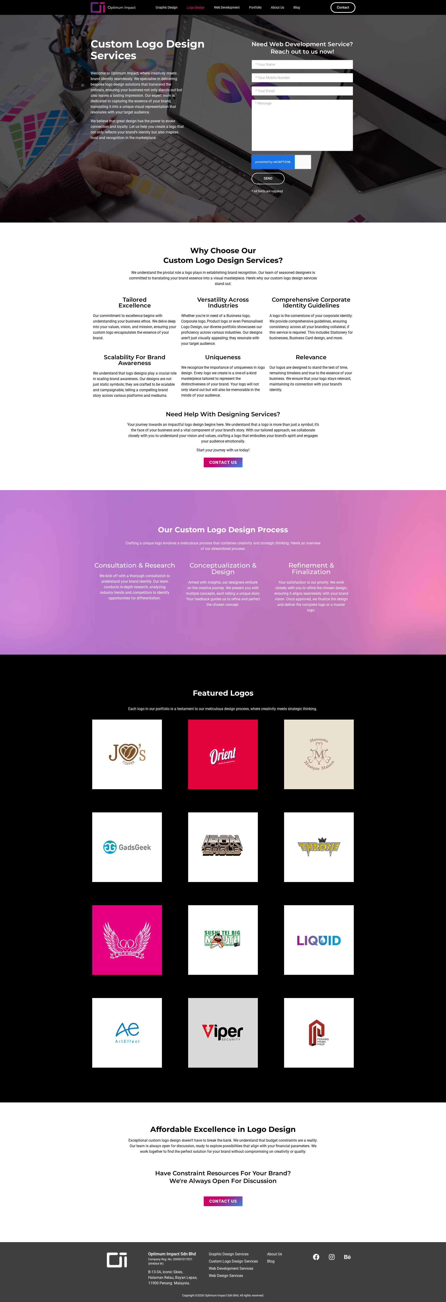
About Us (277, 7)
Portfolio (255, 7)
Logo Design (196, 7)
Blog (296, 7)
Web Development (227, 7)
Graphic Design (166, 7)
